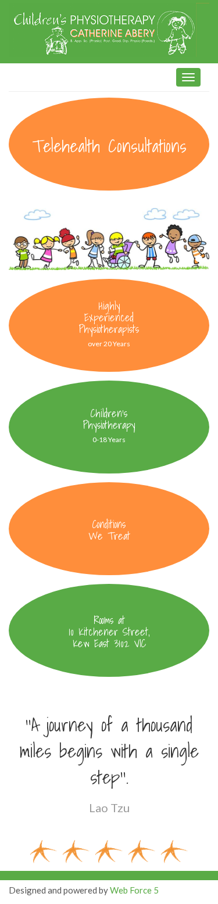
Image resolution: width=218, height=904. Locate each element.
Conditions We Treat (109, 530)
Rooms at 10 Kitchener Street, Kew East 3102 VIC (109, 632)
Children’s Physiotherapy (109, 419)
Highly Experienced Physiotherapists (109, 317)
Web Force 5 (134, 890)
